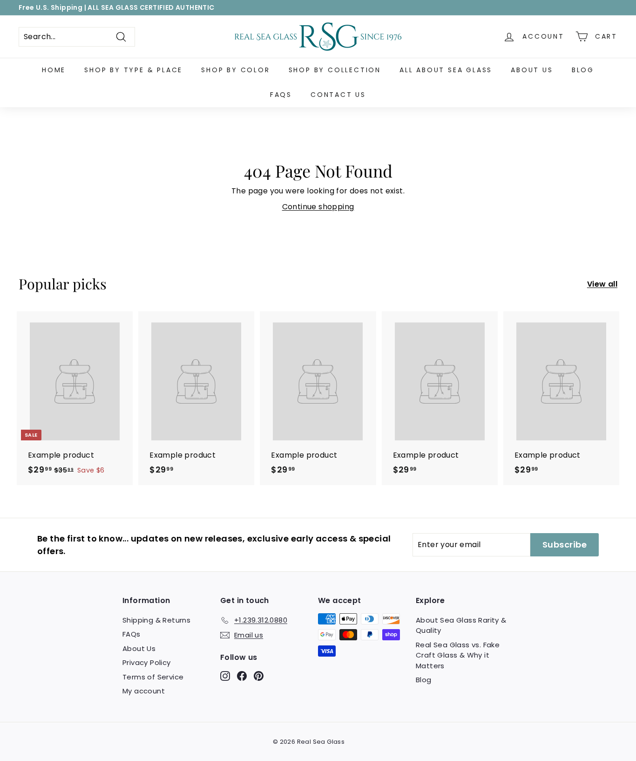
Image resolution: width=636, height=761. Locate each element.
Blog (583, 70)
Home (54, 70)
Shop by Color (235, 70)
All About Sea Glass (445, 70)
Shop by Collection (335, 70)
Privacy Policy (146, 662)
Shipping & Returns (156, 620)
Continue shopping (318, 206)
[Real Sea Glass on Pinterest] (259, 675)
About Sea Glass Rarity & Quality (461, 625)
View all (602, 284)
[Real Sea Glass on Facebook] (242, 675)
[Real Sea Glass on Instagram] (225, 675)
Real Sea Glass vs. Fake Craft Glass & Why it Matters (458, 655)
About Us (532, 70)
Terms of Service (152, 677)
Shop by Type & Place (133, 70)
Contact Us (338, 94)
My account (143, 691)
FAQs (281, 94)
